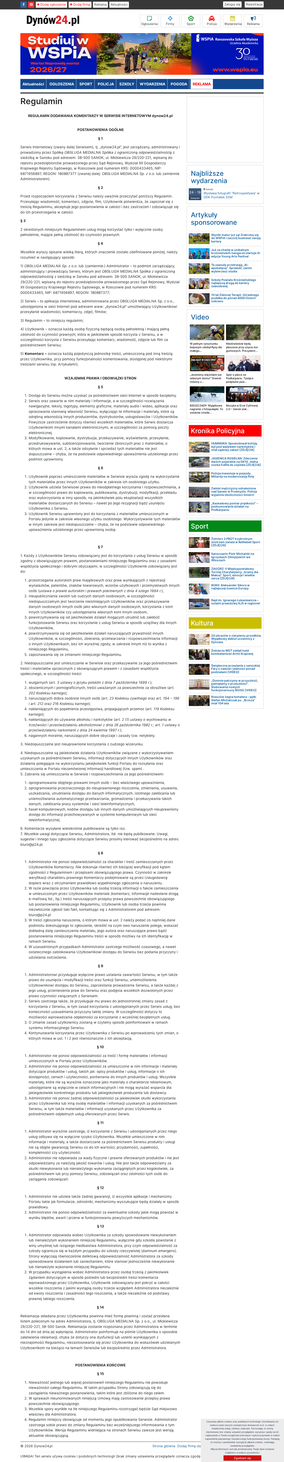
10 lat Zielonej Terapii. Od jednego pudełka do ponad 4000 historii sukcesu (235, 298)
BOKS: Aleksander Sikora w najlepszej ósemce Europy (230, 586)
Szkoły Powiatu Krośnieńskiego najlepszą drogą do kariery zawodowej (233, 283)
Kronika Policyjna (217, 431)
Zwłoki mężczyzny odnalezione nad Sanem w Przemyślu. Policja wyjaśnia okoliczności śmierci (234, 491)
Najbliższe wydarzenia (209, 177)
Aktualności (119, 4)
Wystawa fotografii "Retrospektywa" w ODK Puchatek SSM (231, 193)
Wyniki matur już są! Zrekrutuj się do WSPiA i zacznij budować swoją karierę (236, 238)
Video (200, 317)
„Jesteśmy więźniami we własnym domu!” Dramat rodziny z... (206, 378)
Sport (191, 24)
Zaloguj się (232, 4)
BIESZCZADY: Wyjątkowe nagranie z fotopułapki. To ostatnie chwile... (206, 409)
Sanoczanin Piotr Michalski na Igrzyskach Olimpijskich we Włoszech (232, 557)
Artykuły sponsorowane (214, 218)
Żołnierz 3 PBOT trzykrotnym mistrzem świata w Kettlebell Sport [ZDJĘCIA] (235, 542)
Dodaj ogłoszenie (53, 4)
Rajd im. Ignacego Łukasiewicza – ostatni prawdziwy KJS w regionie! (235, 601)
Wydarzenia (233, 24)
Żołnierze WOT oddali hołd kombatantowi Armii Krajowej (232, 652)
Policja (212, 24)
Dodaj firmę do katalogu (196, 1446)
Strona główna (163, 1446)
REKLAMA (202, 84)
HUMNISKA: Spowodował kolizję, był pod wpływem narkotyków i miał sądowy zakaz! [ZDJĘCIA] (234, 447)
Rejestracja (254, 4)
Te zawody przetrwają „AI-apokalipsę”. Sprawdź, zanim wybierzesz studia (231, 268)
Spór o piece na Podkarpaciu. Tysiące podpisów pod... (239, 378)
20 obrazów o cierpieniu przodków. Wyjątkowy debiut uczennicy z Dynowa (236, 639)
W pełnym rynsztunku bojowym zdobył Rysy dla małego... (206, 347)
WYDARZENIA (152, 84)
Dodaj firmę (81, 4)
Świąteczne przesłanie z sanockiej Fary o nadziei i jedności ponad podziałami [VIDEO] (235, 669)
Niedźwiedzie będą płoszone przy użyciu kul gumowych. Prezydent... (242, 347)
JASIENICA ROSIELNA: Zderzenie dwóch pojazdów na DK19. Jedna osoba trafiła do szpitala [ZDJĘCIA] (236, 462)
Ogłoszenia (149, 24)
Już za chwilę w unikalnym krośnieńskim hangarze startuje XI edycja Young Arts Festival (235, 253)
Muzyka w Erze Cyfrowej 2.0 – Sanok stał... (242, 407)
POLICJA (106, 84)
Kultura (202, 623)
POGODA (179, 84)
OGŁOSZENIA (61, 84)
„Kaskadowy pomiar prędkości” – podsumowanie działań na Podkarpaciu (234, 506)
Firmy (170, 24)
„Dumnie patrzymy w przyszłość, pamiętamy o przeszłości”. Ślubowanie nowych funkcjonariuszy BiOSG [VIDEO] (234, 685)
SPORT (85, 84)
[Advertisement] (225, 128)
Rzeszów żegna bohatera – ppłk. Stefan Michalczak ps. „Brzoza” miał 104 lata (234, 700)
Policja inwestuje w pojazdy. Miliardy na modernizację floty (232, 475)
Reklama (100, 4)
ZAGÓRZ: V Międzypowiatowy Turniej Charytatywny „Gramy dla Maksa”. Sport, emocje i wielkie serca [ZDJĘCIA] (234, 573)
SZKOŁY (126, 84)
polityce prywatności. (249, 1452)
